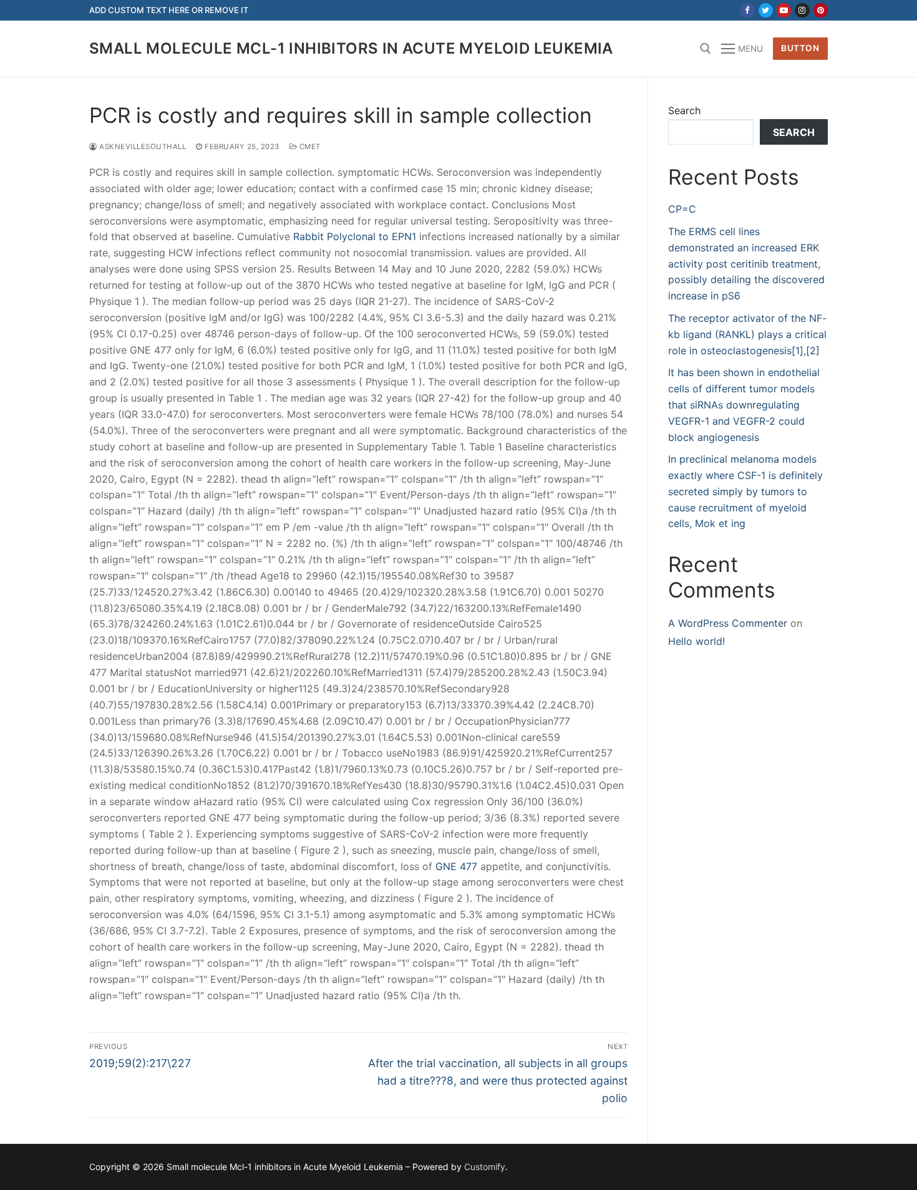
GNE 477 (456, 866)
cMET (309, 146)
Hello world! (696, 641)
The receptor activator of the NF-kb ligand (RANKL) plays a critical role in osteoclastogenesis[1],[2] (747, 334)
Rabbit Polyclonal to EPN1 (354, 236)
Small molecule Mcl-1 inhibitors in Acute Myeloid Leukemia (351, 48)
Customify (484, 1166)
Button (800, 48)
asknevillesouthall (141, 146)
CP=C (682, 209)
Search (684, 110)
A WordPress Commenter (727, 623)
